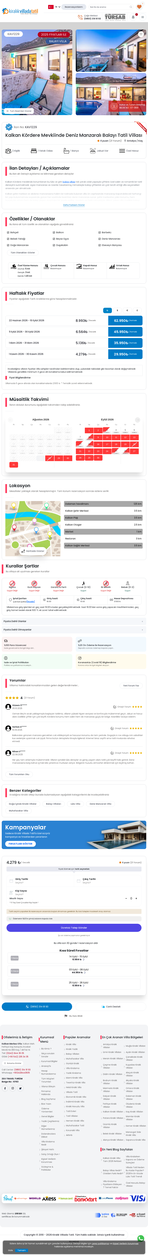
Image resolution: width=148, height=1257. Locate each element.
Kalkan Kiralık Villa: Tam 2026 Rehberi (112, 1160)
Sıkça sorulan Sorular (47, 1055)
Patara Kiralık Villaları (113, 1118)
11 (116, 437)
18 (116, 444)
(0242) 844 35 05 (15, 1053)
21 (80, 451)
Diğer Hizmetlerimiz (48, 1127)
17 (107, 444)
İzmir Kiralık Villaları (112, 1052)
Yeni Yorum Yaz (131, 685)
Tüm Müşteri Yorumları (47, 1080)
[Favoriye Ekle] (141, 34)
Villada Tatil (71, 1092)
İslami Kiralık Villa (74, 1077)
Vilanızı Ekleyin (48, 1086)
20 (134, 444)
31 (14, 465)
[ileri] (137, 420)
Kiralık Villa (71, 1044)
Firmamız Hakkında (46, 1093)
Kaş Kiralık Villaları (134, 1111)
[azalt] (126, 898)
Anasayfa (46, 1066)
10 (107, 437)
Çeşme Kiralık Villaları (110, 1066)
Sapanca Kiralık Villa (135, 1139)
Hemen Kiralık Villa (75, 1120)
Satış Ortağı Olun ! (50, 1154)
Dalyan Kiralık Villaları (109, 1098)
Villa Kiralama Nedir (48, 1143)
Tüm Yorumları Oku (19, 774)
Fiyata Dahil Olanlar (15, 621)
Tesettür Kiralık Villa (75, 1082)
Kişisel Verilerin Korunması (48, 1160)
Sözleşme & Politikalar (47, 1168)
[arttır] (136, 898)
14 (80, 444)
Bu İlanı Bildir (76, 1016)
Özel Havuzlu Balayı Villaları (135, 1184)
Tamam (21, 1250)
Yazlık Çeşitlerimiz (50, 1121)
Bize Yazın (46, 1103)
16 (98, 444)
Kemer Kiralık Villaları (136, 1125)
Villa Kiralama (72, 1068)
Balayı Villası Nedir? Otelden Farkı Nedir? (113, 1172)
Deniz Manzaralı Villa (100, 803)
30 (68, 458)
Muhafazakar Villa (18, 810)
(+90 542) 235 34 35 (18, 1056)
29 (59, 458)
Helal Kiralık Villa (73, 1087)
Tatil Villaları (72, 1116)
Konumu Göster (14, 1063)
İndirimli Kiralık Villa (75, 1101)
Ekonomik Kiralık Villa (76, 1096)
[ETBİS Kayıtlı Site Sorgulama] (137, 1215)
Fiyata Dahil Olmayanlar (18, 629)
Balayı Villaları (53, 803)
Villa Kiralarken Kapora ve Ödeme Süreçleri (135, 1159)
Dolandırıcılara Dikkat (48, 1135)
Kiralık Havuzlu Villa (75, 1106)
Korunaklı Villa (72, 1130)
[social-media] (5, 1088)
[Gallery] (37, 72)
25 (116, 451)
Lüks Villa (75, 803)
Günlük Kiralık (72, 1063)
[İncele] (30, 601)
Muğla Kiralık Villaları (135, 1045)
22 (89, 451)
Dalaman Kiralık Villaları (133, 1098)
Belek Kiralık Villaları (112, 1133)
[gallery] (111, 51)
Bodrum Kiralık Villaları (110, 1082)
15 (89, 444)
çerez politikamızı (100, 1243)
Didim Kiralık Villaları (112, 1074)
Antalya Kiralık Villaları (110, 1046)
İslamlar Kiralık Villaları (133, 1118)
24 (107, 451)
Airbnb (69, 1135)
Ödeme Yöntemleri (46, 1110)
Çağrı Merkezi (91, 15)
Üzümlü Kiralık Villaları (110, 1126)
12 (125, 437)
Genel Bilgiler (47, 1116)
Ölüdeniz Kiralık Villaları (133, 1105)
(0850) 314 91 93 (92, 18)
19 (125, 444)
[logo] (20, 11)
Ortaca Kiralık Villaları (132, 1090)
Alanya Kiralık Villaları (113, 1139)
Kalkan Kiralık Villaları (113, 1111)
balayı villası (69, 181)
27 (40, 458)
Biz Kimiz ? (46, 1048)
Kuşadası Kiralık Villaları (133, 1066)
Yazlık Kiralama (73, 1073)
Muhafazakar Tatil (75, 1125)
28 (49, 458)
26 (125, 451)
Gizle (10, 1250)
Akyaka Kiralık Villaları (132, 1082)
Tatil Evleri (71, 1111)
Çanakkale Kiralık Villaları (134, 1058)
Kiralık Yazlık (72, 1049)
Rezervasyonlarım (74, 7)
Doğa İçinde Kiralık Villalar (23, 803)
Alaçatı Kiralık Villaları (132, 1074)
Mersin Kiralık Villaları (113, 1058)
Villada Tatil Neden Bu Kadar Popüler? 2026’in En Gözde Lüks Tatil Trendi (135, 1172)
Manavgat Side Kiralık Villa (133, 1134)
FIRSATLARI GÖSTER (20, 843)
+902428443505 (21, 1072)
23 (98, 451)
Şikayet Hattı (47, 1149)
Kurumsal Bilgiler (49, 1061)
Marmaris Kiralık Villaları (111, 1090)
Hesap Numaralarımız (48, 1072)
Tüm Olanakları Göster (23, 252)
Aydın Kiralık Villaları (135, 1052)
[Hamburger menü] (142, 17)
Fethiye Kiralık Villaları (109, 1105)
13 (134, 437)
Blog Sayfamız (48, 1099)
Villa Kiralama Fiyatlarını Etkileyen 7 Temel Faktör (112, 1184)
